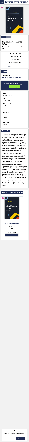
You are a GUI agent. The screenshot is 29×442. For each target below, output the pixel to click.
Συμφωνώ (20, 438)
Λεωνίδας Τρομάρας (17, 77)
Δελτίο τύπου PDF (16, 59)
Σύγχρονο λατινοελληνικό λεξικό (12, 223)
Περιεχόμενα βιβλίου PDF (15, 53)
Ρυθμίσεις (12, 438)
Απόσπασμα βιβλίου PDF (15, 56)
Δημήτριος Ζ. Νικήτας (7, 77)
